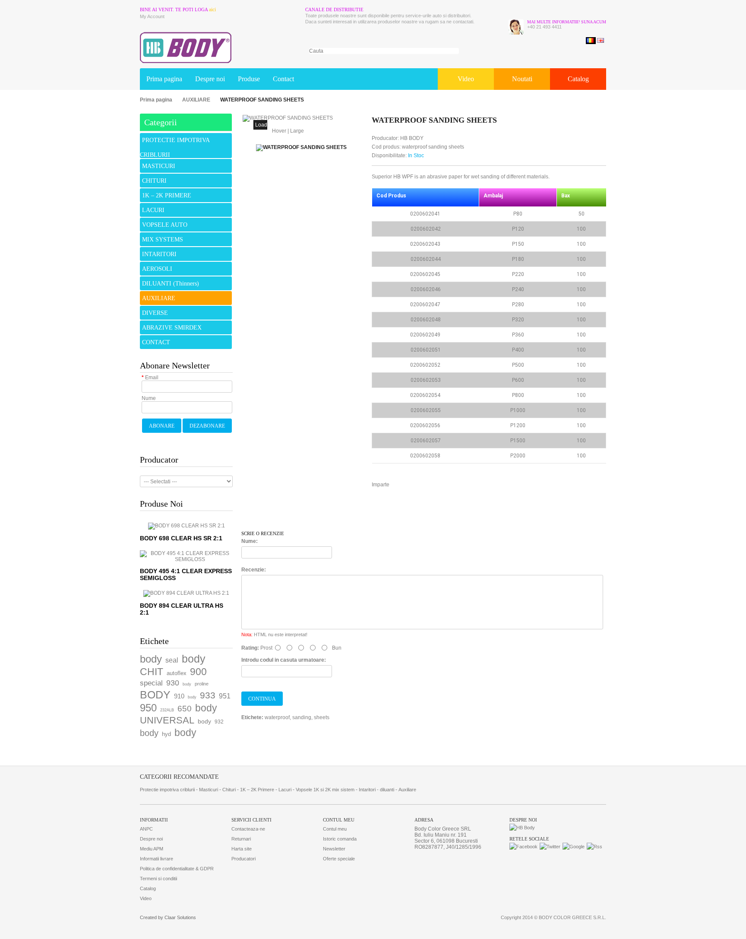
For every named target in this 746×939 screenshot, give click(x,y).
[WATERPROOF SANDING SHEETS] (288, 118)
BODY (155, 694)
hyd (166, 734)
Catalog (578, 78)
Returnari (241, 838)
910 (179, 696)
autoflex (176, 673)
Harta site (241, 848)
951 (225, 696)
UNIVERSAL (167, 720)
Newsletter (334, 848)
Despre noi (210, 78)
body (151, 659)
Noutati (522, 78)
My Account (152, 16)
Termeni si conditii (158, 878)
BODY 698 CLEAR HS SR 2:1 (181, 538)
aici (212, 9)
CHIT (151, 671)
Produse (249, 78)
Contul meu (335, 828)
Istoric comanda (340, 838)
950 (148, 708)
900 (198, 671)
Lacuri (284, 789)
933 (207, 695)
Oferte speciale (339, 858)
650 (184, 708)
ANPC (146, 828)
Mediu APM (151, 848)
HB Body (412, 138)
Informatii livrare (156, 858)
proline (202, 683)
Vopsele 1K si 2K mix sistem (325, 789)
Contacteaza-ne (248, 828)
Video (466, 78)
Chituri (229, 789)
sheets (321, 717)
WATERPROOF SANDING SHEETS (262, 100)
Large (297, 131)
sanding (301, 717)
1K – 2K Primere (257, 789)
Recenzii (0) (269, 512)
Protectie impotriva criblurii (167, 789)
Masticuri (208, 789)
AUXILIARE (196, 100)
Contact (283, 78)
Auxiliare (407, 789)
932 (219, 722)
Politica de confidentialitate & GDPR (177, 868)
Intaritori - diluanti (376, 789)
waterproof (277, 717)
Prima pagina (164, 78)
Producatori (243, 858)
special (151, 683)
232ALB (167, 710)
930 (172, 683)
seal (171, 660)
